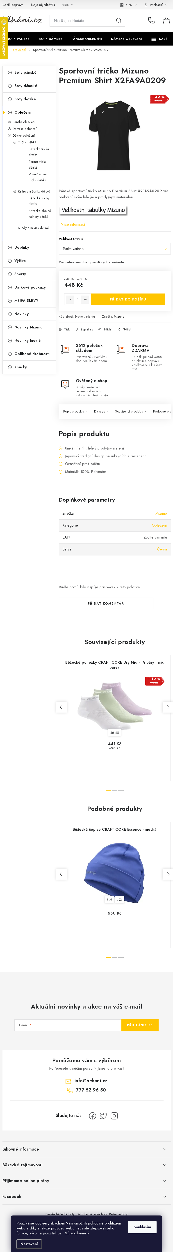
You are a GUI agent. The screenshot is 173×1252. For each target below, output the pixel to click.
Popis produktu (73, 411)
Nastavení (29, 1244)
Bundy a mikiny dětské (33, 228)
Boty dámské (25, 85)
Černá (162, 549)
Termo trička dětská (38, 164)
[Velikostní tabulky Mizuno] (93, 210)
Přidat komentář (106, 603)
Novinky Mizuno (28, 327)
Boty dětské (25, 99)
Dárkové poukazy (30, 287)
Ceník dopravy (12, 4)
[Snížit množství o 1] (70, 300)
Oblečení (22, 112)
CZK (129, 4)
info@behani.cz (91, 1081)
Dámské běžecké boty (92, 1214)
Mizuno (119, 316)
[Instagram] (114, 1115)
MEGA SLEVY (26, 300)
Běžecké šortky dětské (39, 201)
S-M (109, 899)
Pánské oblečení (24, 122)
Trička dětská (27, 142)
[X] (103, 1115)
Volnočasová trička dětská (38, 177)
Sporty (20, 274)
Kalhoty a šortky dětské (34, 191)
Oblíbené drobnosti (32, 353)
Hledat (119, 21)
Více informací (77, 1233)
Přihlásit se (140, 1025)
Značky (20, 367)
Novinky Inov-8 (27, 340)
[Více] (160, 39)
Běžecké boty (118, 1214)
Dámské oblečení (25, 128)
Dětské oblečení (24, 135)
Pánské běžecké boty (60, 1214)
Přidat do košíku (128, 299)
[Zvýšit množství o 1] (85, 300)
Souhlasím (142, 1227)
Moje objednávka (43, 4)
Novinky (21, 313)
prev (61, 707)
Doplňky (21, 247)
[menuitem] (18, 39)
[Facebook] (92, 1115)
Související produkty (129, 411)
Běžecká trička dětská (39, 152)
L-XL (120, 899)
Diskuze (99, 411)
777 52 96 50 (152, 20)
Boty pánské (25, 72)
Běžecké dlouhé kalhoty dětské (40, 214)
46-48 (114, 732)
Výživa (20, 260)
